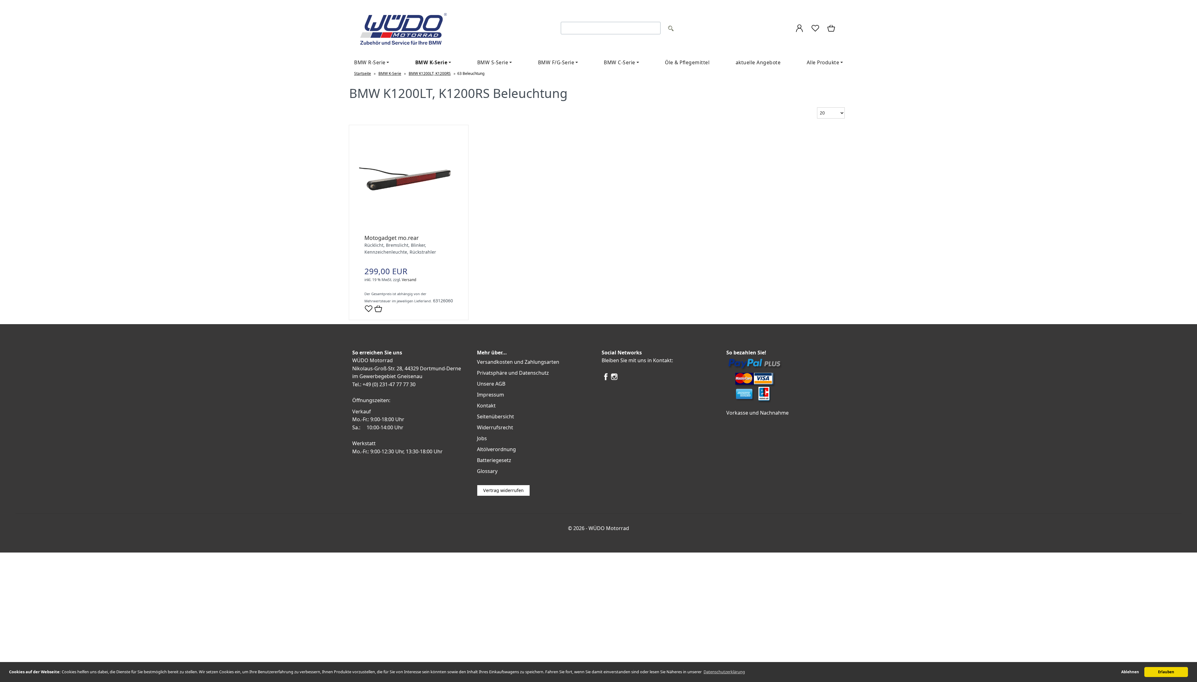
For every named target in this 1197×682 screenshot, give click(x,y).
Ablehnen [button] (1130, 672)
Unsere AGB (491, 383)
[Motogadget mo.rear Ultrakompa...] (408, 228)
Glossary (487, 471)
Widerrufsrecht (495, 427)
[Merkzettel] (815, 29)
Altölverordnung (496, 449)
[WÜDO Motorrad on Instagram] (614, 379)
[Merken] (368, 311)
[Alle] (671, 29)
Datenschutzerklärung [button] (724, 672)
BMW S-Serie (492, 62)
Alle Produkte (823, 62)
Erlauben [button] (1166, 672)
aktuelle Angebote (758, 62)
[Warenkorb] (831, 29)
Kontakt (486, 405)
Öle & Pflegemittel (687, 62)
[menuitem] (371, 62)
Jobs (482, 438)
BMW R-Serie (370, 62)
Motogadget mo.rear (391, 237)
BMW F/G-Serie (556, 62)
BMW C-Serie (619, 62)
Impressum (490, 394)
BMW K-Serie (431, 62)
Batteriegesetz (494, 460)
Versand (409, 279)
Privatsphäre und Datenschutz (513, 372)
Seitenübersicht (495, 416)
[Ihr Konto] (799, 29)
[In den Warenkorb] (378, 309)
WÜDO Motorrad (609, 528)
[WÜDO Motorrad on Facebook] (606, 379)
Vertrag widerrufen (503, 490)
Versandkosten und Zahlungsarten (518, 361)
